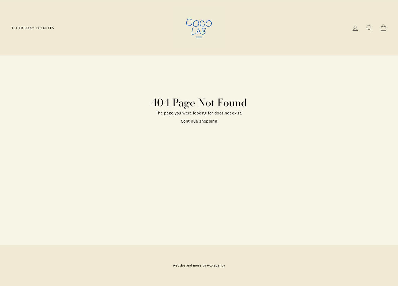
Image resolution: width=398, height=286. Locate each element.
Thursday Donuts (33, 27)
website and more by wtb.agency (199, 265)
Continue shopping (199, 121)
